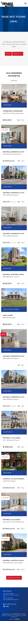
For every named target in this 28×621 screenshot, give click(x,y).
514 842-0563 (9, 598)
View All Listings (14, 577)
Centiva (16, 619)
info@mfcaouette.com (12, 599)
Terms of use (18, 615)
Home (8, 53)
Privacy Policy (10, 615)
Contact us (18, 53)
